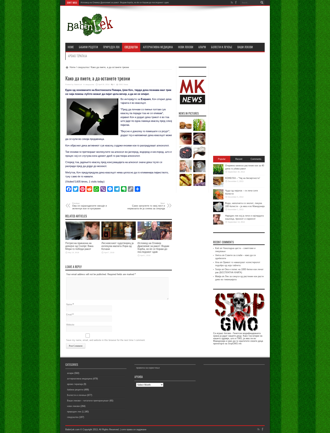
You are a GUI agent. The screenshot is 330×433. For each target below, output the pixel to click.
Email (69, 314)
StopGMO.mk (235, 343)
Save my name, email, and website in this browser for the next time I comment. (105, 340)
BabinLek (78, 84)
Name (69, 304)
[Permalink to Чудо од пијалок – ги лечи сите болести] (218, 198)
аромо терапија (77, 56)
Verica (218, 255)
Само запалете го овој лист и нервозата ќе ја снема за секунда (146, 206)
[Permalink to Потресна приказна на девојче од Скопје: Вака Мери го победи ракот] (82, 239)
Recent (238, 159)
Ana (217, 262)
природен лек (111, 47)
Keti (217, 248)
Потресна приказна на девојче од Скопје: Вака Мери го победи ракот (79, 246)
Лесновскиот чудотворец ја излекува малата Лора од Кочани (117, 246)
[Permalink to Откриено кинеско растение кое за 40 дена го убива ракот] (218, 173)
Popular (222, 159)
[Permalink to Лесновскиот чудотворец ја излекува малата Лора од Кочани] (118, 239)
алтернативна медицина (158, 47)
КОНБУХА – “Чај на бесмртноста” (242, 178)
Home (72, 67)
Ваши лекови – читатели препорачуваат (88, 400)
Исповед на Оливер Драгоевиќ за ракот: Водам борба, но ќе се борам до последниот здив (125, 2)
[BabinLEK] (89, 34)
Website (70, 324)
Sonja (218, 269)
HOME (71, 47)
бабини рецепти (88, 47)
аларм (202, 47)
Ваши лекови (245, 47)
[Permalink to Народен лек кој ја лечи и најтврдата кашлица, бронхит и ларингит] (218, 224)
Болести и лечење (221, 47)
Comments (256, 159)
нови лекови (185, 47)
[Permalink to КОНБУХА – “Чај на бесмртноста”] (218, 186)
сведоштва (131, 47)
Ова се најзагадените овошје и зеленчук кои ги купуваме (89, 206)
